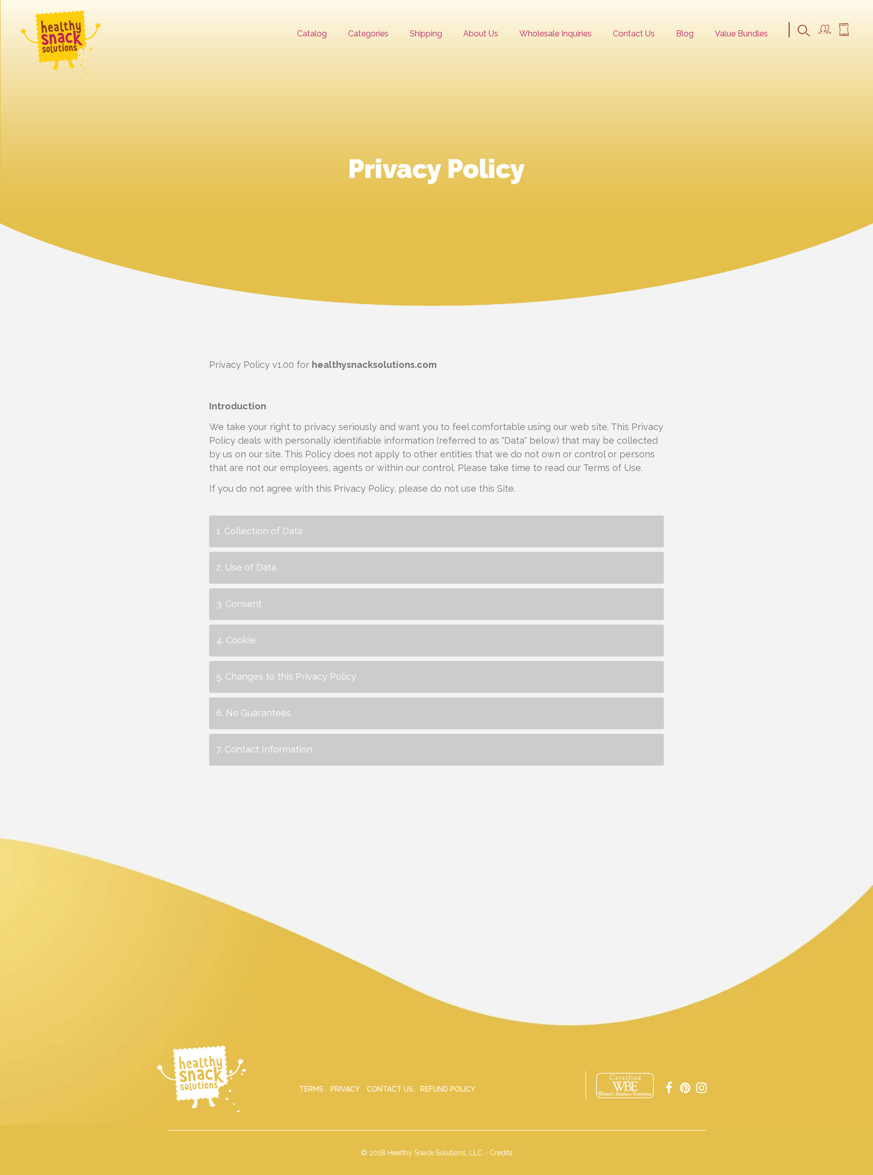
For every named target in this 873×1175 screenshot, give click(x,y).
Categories (368, 33)
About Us (480, 33)
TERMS (311, 1089)
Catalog (312, 33)
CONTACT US (390, 1089)
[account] (824, 31)
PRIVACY (345, 1089)
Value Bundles (741, 33)
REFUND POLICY (447, 1089)
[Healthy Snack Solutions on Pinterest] (685, 1087)
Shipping (426, 33)
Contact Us (634, 33)
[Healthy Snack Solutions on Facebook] (669, 1087)
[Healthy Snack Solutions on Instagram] (701, 1087)
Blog (685, 33)
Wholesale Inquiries (555, 33)
